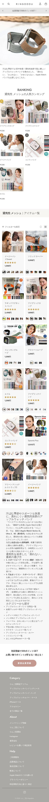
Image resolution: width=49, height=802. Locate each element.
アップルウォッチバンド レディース (24, 689)
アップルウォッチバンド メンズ (23, 693)
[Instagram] (24, 792)
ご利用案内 (14, 757)
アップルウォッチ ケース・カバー (20, 633)
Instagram (14, 736)
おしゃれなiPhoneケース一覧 (18, 638)
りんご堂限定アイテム (19, 684)
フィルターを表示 (12, 227)
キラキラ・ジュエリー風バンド (19, 630)
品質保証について (17, 761)
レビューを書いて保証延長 (21, 745)
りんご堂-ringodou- (27, 798)
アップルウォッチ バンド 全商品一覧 (21, 606)
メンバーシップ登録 (18, 723)
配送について (15, 770)
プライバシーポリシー (19, 779)
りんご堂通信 (15, 732)
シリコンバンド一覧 (14, 636)
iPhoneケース (15, 702)
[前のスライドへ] (3, 11)
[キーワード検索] (8, 4)
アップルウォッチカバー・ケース (23, 697)
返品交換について (17, 766)
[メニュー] (3, 4)
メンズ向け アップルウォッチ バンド (21, 618)
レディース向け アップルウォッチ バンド (23, 615)
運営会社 (13, 741)
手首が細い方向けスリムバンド (19, 627)
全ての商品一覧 (16, 711)
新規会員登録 (24, 663)
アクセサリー (15, 706)
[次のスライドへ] (46, 11)
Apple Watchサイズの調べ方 (21, 775)
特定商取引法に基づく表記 (21, 784)
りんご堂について (17, 727)
